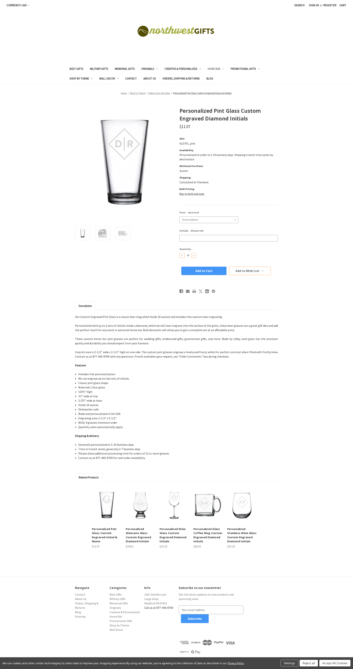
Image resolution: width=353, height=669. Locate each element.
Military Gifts (99, 69)
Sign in (314, 5)
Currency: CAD (17, 5)
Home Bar (214, 69)
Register (329, 5)
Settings (289, 663)
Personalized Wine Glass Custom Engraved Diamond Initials (173, 535)
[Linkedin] (207, 291)
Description (85, 306)
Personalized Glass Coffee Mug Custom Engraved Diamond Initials (207, 535)
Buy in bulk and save (191, 194)
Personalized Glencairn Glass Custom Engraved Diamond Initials (138, 535)
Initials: (191, 230)
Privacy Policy (236, 663)
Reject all (309, 663)
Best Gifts (76, 69)
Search (299, 5)
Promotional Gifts (243, 69)
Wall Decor (107, 78)
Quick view (106, 505)
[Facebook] (181, 291)
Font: (189, 212)
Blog (209, 78)
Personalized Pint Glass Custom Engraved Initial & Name (104, 535)
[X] (200, 291)
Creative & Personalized (181, 69)
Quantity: (185, 249)
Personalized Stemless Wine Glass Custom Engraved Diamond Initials (241, 535)
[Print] (194, 291)
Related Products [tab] (89, 477)
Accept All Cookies (334, 663)
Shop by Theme (79, 78)
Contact (131, 78)
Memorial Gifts (125, 69)
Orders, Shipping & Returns (181, 78)
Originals (147, 69)
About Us (149, 78)
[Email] (188, 291)
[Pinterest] (213, 291)
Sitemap (80, 616)
